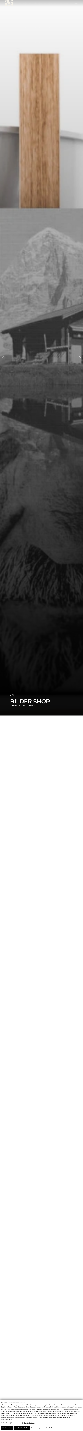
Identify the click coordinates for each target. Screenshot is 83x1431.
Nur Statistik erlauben (22, 1428)
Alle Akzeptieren (7, 1428)
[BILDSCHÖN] (9, 1)
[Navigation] (76, 3)
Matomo (31, 1423)
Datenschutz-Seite (43, 1409)
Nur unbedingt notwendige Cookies (42, 1428)
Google (26, 1423)
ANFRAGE (16, 706)
